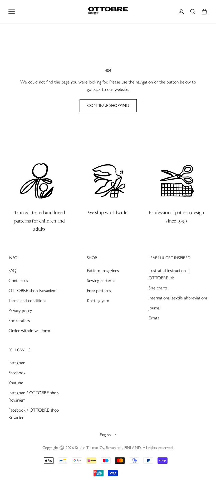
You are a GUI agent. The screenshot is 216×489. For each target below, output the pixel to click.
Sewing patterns (101, 280)
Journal (154, 307)
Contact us (18, 280)
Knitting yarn (98, 300)
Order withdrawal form (29, 330)
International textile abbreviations (178, 297)
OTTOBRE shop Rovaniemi (32, 290)
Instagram (16, 362)
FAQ (12, 270)
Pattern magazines (103, 270)
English (105, 434)
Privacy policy (20, 310)
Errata (154, 317)
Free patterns (99, 290)
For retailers (19, 320)
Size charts (158, 287)
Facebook (17, 372)
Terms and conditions (27, 300)
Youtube (15, 382)
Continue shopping (108, 105)
